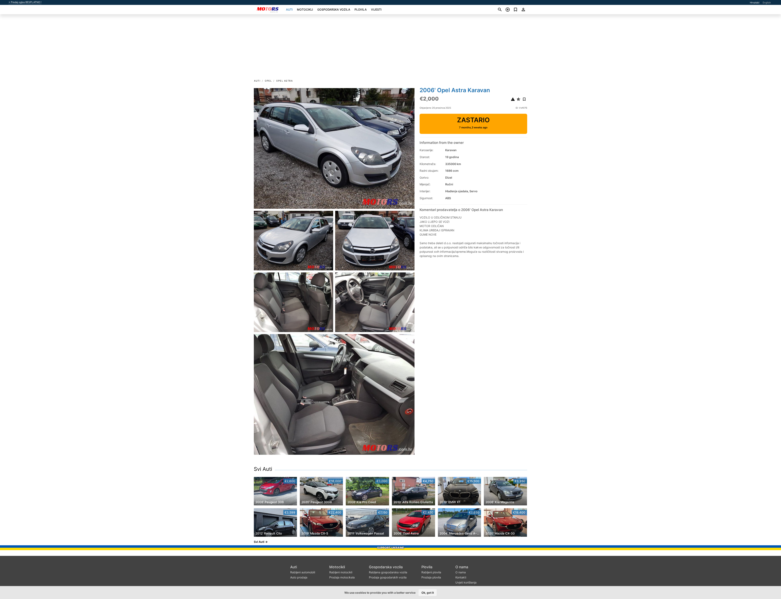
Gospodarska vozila (333, 9)
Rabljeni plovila (431, 572)
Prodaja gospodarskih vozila (388, 577)
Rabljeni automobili (302, 572)
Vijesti (376, 9)
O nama (461, 567)
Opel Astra (284, 80)
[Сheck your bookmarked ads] (515, 9)
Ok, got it (427, 592)
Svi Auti (263, 469)
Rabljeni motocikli (340, 572)
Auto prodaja (298, 577)
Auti (289, 9)
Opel (268, 80)
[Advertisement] (390, 48)
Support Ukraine (390, 547)
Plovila (361, 9)
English (767, 2)
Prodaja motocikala (342, 577)
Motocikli (305, 9)
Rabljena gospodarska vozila (388, 572)
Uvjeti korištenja (466, 582)
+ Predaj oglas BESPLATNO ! (25, 2)
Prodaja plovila (431, 577)
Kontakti (460, 577)
